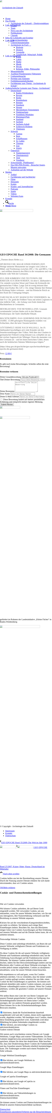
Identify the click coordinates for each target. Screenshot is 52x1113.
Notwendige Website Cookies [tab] (12, 939)
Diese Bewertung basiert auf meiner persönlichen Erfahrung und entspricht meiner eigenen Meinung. (22, 400)
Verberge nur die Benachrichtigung (36, 1112)
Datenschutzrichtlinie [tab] (9, 1098)
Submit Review (7, 405)
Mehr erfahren (9, 888)
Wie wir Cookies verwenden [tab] (12, 904)
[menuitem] (28, 18)
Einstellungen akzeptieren (11, 1112)
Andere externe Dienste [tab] (10, 1029)
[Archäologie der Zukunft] (11, 8)
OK (1, 888)
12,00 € (8, 353)
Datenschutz (5, 1109)
